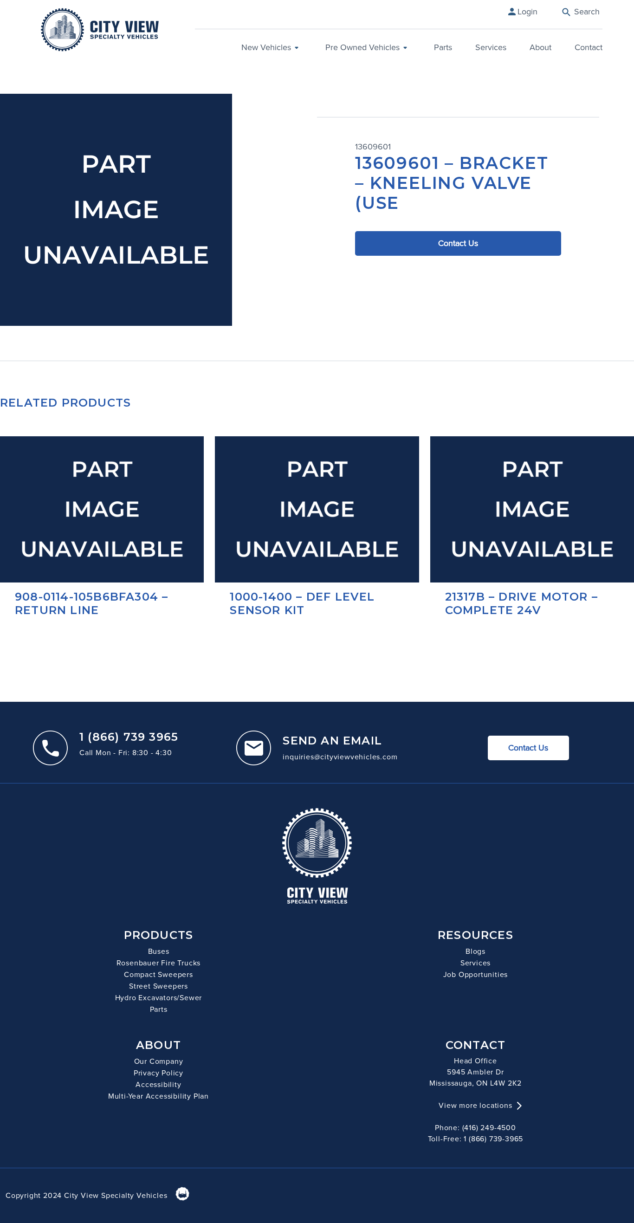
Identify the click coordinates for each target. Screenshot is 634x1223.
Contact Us (458, 243)
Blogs (475, 951)
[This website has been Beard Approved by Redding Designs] (182, 1195)
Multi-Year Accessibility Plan (158, 1096)
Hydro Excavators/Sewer (158, 997)
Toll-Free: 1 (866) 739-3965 (476, 1138)
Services (490, 47)
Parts (443, 47)
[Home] (100, 29)
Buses (158, 951)
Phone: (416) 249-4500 (475, 1127)
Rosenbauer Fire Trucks (158, 963)
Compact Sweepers (158, 974)
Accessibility (158, 1084)
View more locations (475, 1105)
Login (527, 12)
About (540, 47)
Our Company (158, 1061)
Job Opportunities (475, 974)
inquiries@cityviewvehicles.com (340, 756)
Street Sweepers (158, 986)
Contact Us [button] (528, 748)
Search (586, 12)
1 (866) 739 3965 (128, 737)
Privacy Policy (158, 1073)
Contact (588, 47)
